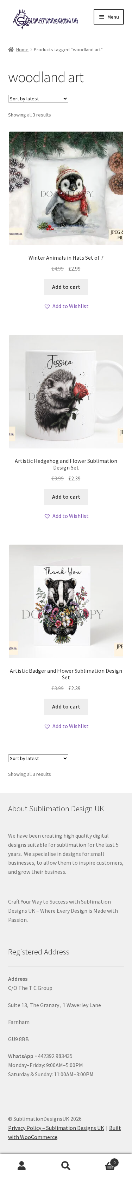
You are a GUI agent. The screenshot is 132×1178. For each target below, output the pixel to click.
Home (22, 49)
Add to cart (66, 286)
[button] (66, 306)
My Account (22, 1166)
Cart (101, 1160)
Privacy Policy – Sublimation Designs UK (56, 1127)
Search (66, 1166)
